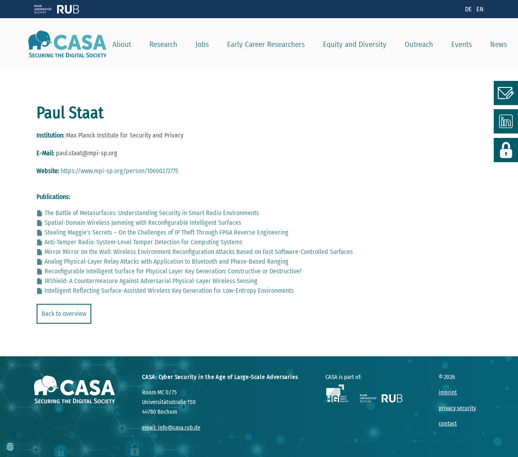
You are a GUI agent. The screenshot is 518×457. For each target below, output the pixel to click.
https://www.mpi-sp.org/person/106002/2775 (119, 171)
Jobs (202, 44)
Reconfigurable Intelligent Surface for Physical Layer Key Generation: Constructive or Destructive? (173, 271)
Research (163, 44)
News (498, 44)
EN (480, 9)
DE (468, 9)
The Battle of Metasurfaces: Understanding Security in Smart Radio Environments (152, 213)
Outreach (419, 44)
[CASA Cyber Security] (64, 44)
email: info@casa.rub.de (171, 427)
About (122, 44)
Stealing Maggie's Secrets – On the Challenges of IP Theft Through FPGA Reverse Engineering (167, 232)
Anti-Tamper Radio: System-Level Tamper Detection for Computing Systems (143, 242)
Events (461, 44)
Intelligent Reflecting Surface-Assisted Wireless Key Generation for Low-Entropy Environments (169, 290)
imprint (448, 392)
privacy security (457, 408)
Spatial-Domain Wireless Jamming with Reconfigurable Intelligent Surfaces (143, 222)
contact (448, 423)
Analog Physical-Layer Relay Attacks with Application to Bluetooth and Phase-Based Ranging (167, 261)
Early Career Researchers (266, 44)
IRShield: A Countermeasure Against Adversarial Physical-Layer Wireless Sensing (151, 281)
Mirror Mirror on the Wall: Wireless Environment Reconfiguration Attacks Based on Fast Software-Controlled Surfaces (199, 252)
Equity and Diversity (354, 44)
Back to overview (64, 313)
